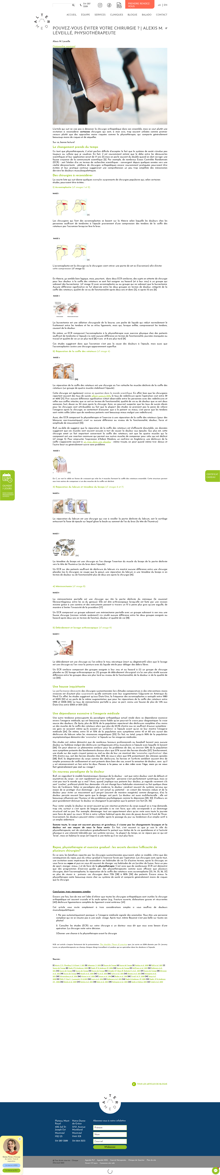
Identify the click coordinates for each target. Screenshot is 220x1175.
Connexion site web (107, 1163)
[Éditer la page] (166, 28)
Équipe (85, 15)
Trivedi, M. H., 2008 (138, 976)
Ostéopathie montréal (64, 46)
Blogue (132, 15)
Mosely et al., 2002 (87, 974)
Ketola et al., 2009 (70, 982)
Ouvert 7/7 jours (91, 1163)
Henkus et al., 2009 (141, 965)
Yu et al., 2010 (102, 974)
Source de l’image (110, 965)
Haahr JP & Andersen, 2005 (78, 968)
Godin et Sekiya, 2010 (139, 982)
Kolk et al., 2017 (157, 965)
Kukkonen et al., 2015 (114, 979)
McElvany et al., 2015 (139, 968)
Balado (146, 15)
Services (100, 15)
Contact (161, 15)
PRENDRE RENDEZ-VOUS (139, 5)
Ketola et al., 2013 (86, 982)
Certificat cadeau (212, 475)
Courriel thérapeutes (118, 1160)
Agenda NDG (102, 1160)
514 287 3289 (87, 5)
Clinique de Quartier (136, 1160)
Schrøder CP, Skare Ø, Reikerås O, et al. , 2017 (124, 971)
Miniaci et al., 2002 (88, 976)
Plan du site (151, 1160)
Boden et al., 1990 (121, 976)
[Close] (20, 1139)
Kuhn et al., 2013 (102, 982)
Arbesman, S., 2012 (94, 965)
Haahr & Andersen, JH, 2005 (135, 979)
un (85, 442)
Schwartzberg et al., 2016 (68, 976)
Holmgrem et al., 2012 (120, 982)
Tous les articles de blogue (152, 1084)
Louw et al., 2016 (97, 979)
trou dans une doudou (99, 442)
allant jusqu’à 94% (101, 396)
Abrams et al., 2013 (134, 974)
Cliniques (116, 15)
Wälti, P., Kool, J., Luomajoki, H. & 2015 (73, 979)
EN (165, 5)
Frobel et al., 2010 (156, 982)
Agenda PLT (90, 1160)
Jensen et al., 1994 (105, 976)
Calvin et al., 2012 (117, 974)
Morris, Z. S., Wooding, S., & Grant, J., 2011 (70, 965)
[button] (159, 5)
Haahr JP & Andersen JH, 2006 (102, 968)
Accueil (72, 15)
